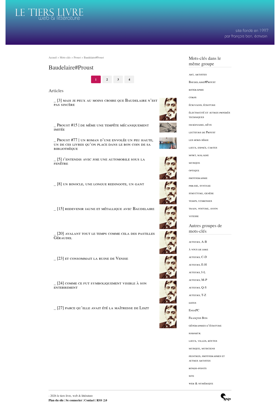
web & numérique (201, 383)
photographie (198, 178)
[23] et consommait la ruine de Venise (92, 258)
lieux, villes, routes (203, 340)
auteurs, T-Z (197, 295)
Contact (89, 400)
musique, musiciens (202, 348)
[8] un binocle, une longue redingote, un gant (100, 183)
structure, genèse (201, 193)
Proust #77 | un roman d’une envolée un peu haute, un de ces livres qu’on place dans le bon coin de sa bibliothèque (103, 144)
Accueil (53, 57)
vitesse (194, 216)
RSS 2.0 (102, 400)
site (191, 375)
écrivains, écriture (202, 104)
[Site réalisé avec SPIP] (225, 397)
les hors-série (199, 139)
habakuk (195, 333)
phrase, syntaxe (200, 185)
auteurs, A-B (198, 241)
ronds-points (197, 368)
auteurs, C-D (198, 257)
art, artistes (198, 74)
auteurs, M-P (198, 279)
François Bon (198, 317)
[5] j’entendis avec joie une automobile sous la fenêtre (99, 161)
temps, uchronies (200, 200)
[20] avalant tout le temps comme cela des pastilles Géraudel (104, 235)
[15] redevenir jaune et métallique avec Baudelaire (105, 208)
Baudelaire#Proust (202, 82)
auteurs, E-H (198, 264)
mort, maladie (199, 155)
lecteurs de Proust (202, 132)
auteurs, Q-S (197, 287)
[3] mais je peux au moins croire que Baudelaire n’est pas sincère (105, 102)
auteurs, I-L (197, 272)
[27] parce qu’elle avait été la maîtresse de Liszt (103, 307)
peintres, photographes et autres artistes (207, 358)
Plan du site (56, 400)
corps (192, 97)
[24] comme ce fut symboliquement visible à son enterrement (100, 285)
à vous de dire (198, 249)
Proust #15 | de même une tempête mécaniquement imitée (101, 127)
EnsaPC (194, 310)
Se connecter (74, 400)
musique (194, 162)
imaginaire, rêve (200, 124)
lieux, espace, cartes (203, 147)
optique (194, 170)
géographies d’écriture (205, 325)
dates (192, 302)
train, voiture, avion (203, 208)
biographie (196, 89)
